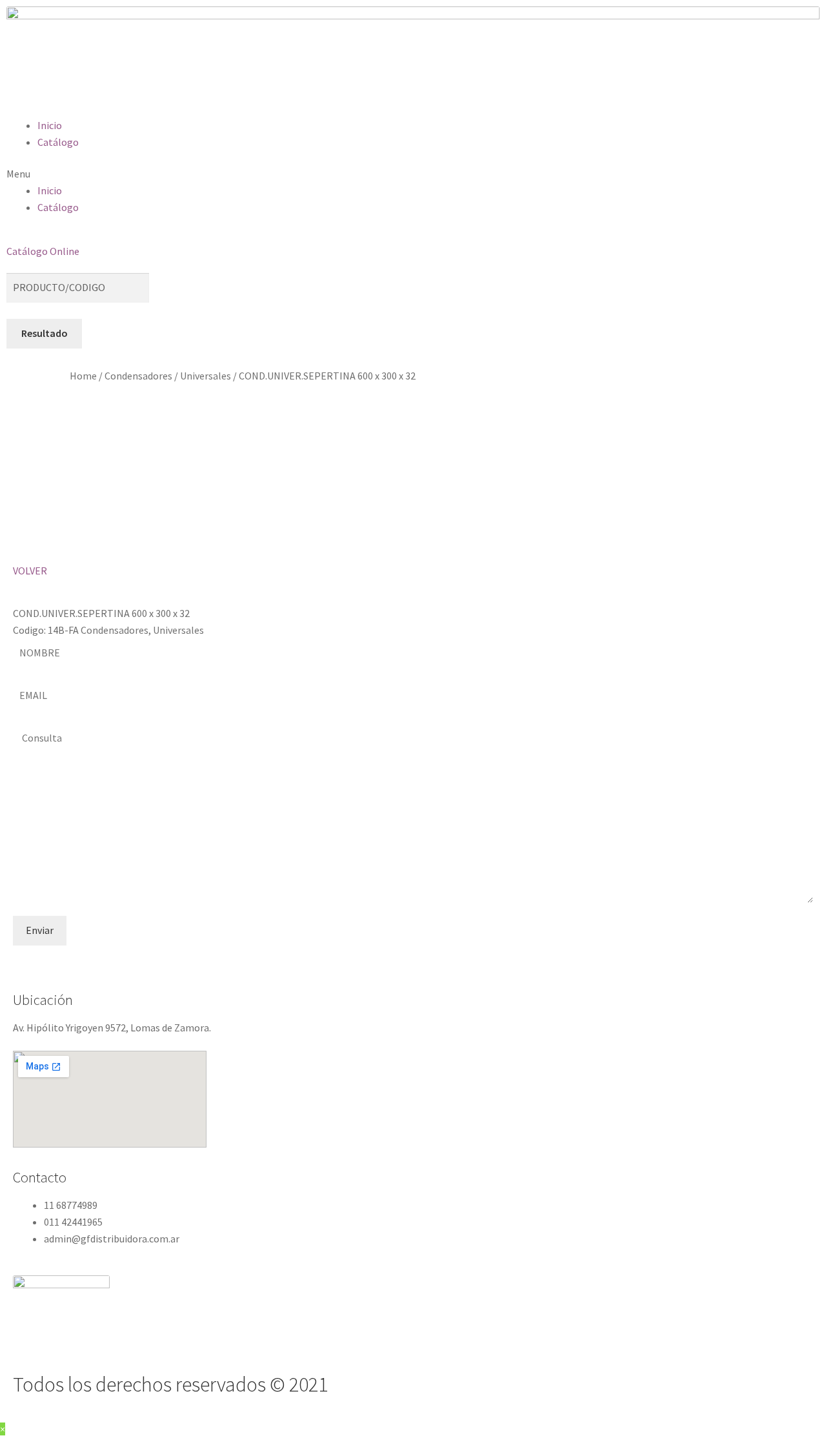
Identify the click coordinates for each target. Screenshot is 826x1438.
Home (83, 375)
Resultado (44, 333)
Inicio (49, 125)
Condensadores (138, 375)
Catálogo (58, 142)
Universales (205, 375)
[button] (413, 174)
